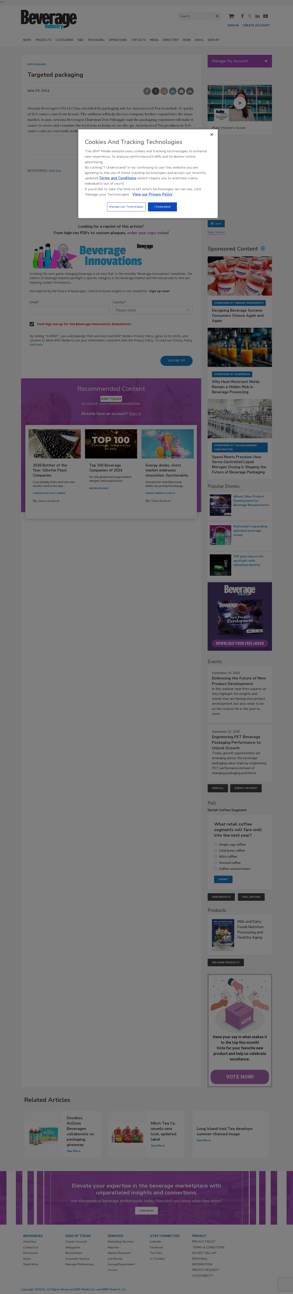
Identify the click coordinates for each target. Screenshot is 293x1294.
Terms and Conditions (117, 178)
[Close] (211, 134)
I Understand (162, 206)
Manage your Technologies (126, 206)
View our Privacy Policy (152, 194)
